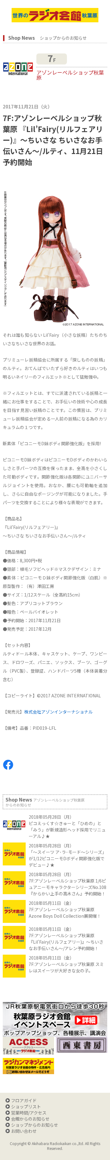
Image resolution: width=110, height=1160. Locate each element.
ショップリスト (26, 1106)
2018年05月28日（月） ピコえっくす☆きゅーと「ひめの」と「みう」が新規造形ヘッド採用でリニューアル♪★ (67, 826)
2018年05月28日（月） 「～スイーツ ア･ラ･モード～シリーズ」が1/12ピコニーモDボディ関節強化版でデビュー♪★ (67, 855)
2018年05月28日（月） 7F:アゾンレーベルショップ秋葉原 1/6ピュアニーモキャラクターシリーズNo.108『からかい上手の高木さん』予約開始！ (67, 884)
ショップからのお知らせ (34, 1125)
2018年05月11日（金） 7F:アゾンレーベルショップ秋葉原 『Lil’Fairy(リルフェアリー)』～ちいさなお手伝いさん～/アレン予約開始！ (66, 938)
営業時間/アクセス (28, 1113)
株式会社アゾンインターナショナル (58, 712)
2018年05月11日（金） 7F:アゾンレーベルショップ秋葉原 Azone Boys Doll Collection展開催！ (65, 909)
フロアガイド (24, 1100)
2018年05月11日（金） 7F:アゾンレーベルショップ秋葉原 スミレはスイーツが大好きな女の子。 (66, 964)
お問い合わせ (24, 1131)
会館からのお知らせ (30, 1119)
